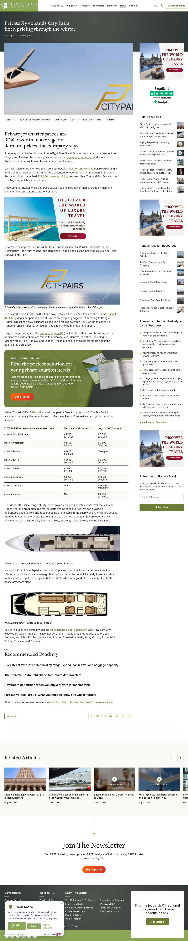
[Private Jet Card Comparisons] (19, 5)
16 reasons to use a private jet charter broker (161, 397)
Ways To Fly (56, 5)
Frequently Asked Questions (79, 907)
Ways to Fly (47, 892)
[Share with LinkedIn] (104, 716)
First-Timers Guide (74, 904)
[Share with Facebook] (91, 716)
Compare (85, 5)
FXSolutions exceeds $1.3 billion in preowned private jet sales (157, 135)
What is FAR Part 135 (75, 918)
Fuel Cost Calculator (109, 911)
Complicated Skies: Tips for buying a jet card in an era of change (162, 334)
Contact (133, 5)
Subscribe (161, 507)
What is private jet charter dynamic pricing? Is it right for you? (157, 153)
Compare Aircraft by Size (152, 291)
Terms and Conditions (71, 926)
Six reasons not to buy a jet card (158, 390)
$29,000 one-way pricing (53, 176)
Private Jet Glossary (75, 911)
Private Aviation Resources (113, 900)
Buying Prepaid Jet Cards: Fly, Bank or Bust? (155, 144)
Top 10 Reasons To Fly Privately (80, 900)
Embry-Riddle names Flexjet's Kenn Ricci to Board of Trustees (156, 189)
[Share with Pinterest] (117, 716)
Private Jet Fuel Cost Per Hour (155, 300)
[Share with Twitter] (97, 716)
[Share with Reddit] (110, 716)
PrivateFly (37, 412)
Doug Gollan (12, 36)
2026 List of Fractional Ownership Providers (156, 273)
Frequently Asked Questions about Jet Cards (157, 309)
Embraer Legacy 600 (52, 333)
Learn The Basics (76, 892)
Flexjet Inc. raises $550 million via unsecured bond (156, 162)
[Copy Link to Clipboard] (123, 716)
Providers (71, 5)
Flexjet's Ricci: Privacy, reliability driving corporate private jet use (156, 171)
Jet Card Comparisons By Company (152, 264)
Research (112, 5)
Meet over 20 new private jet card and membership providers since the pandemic (161, 344)
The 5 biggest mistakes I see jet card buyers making (161, 371)
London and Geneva (81, 168)
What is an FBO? (107, 904)
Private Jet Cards (48, 900)
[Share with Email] (130, 716)
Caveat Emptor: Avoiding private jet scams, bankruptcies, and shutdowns (161, 414)
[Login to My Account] (161, 6)
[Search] (155, 6)
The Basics (98, 5)
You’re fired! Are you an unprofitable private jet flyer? (160, 354)
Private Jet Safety (74, 915)
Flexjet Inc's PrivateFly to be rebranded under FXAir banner (155, 180)
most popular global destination (68, 629)
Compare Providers (13, 900)
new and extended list (79, 157)
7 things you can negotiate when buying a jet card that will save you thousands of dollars (162, 381)
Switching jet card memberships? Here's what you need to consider (162, 406)
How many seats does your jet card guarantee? (160, 363)
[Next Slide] (180, 758)
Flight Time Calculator (110, 907)
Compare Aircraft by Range (153, 282)
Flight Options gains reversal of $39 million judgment (155, 126)
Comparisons (12, 892)
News (123, 5)
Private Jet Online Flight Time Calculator (154, 255)
